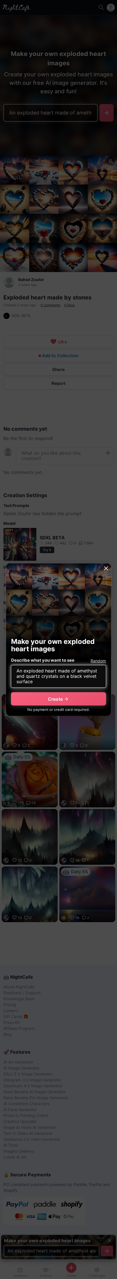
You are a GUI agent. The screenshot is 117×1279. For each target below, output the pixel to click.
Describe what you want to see (42, 660)
